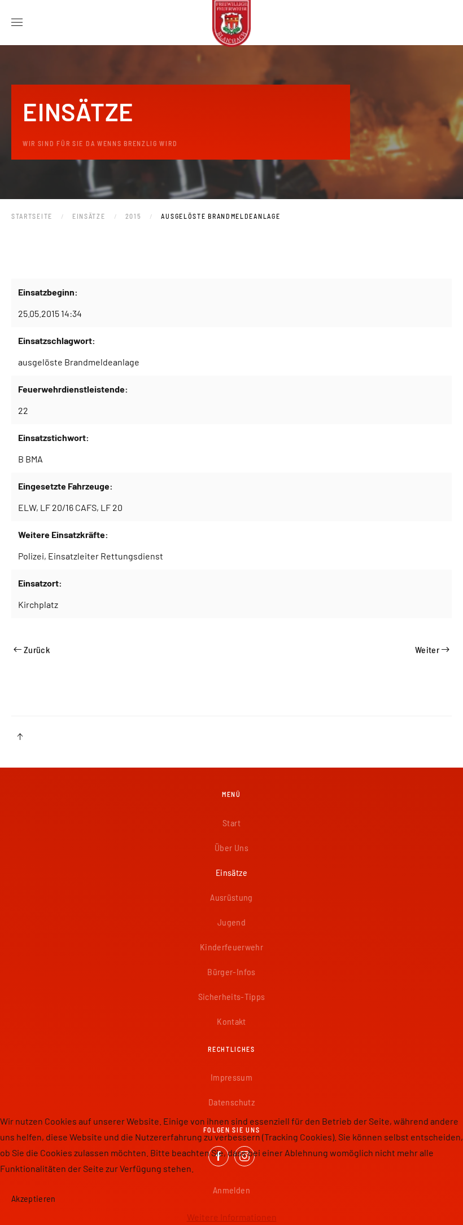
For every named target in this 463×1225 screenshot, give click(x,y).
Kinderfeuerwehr (231, 946)
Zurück (37, 649)
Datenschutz (231, 1101)
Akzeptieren (33, 1198)
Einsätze (231, 872)
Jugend (231, 921)
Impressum (231, 1077)
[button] (17, 22)
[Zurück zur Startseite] (231, 22)
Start (231, 822)
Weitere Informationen (232, 1216)
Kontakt (231, 1021)
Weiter (427, 649)
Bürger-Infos (231, 971)
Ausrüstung (231, 897)
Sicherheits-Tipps (231, 996)
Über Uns (231, 847)
